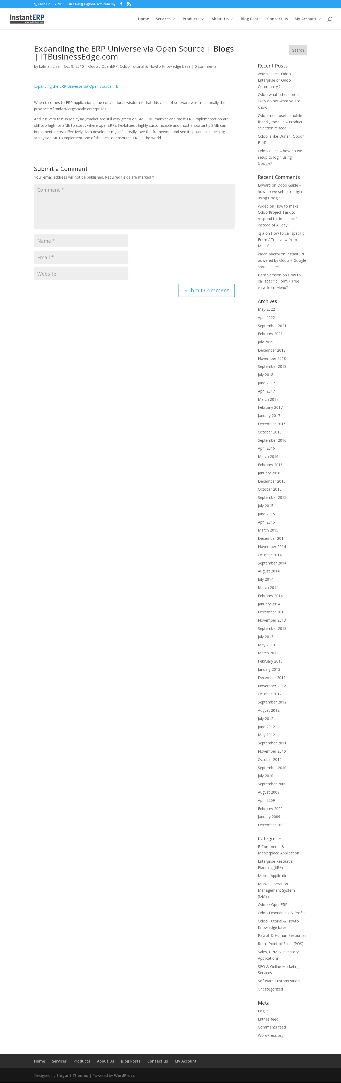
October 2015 (270, 489)
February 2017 (270, 407)
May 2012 (266, 734)
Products (191, 19)
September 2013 (272, 628)
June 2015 (266, 513)
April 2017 (266, 391)
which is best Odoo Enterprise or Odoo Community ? (274, 80)
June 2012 (266, 726)
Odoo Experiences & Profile (282, 912)
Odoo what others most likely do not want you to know (279, 101)
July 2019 (265, 341)
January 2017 (269, 415)
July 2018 (265, 374)
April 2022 (266, 317)
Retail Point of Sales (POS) (280, 943)
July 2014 (265, 579)
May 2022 (266, 309)
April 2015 (266, 522)
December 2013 (272, 611)
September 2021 (272, 325)
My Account (305, 19)
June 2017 (266, 382)
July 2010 (265, 775)
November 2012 (272, 685)
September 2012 (272, 702)
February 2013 (270, 661)
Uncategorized (270, 989)
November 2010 (272, 751)
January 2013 (269, 669)
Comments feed (272, 1027)
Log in (263, 1010)
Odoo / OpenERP (103, 66)
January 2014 (269, 603)
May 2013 (266, 644)
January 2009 (269, 816)
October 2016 (270, 432)
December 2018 (272, 350)
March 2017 (268, 399)
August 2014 (268, 571)
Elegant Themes (72, 1075)
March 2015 (268, 530)
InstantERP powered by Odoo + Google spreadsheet (282, 260)
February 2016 (270, 464)
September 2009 (272, 783)
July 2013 (265, 636)
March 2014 (268, 587)
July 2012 (265, 718)
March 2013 (268, 652)
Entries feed (268, 1019)
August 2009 (268, 792)
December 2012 (272, 677)
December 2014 (272, 538)
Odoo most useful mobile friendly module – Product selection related (280, 122)
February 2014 (270, 595)
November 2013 (272, 620)
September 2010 (272, 767)
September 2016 (272, 440)
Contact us (277, 19)
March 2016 (268, 456)
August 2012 (268, 710)
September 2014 (272, 563)
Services (163, 19)
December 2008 (272, 824)
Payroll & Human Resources (282, 935)
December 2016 (272, 423)
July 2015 (265, 505)
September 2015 (272, 497)
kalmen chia (49, 66)
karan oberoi (269, 253)
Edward (264, 185)
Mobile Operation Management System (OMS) (276, 890)
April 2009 (266, 800)
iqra (261, 233)
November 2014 (272, 546)
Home (143, 19)
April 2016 (266, 448)
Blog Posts (250, 19)
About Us (220, 19)
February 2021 (270, 333)
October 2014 (270, 554)
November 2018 (272, 358)
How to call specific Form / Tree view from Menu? (281, 239)
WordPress (124, 1075)
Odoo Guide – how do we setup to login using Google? (280, 157)
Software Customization (279, 980)
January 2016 (269, 472)
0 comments (206, 66)
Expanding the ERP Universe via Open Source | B (76, 86)
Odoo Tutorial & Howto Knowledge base (155, 66)
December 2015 (272, 481)
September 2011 (272, 742)
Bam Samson (269, 274)
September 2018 (272, 366)
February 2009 (270, 808)
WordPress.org (270, 1035)
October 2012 (270, 693)
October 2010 (270, 759)
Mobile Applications (274, 875)
